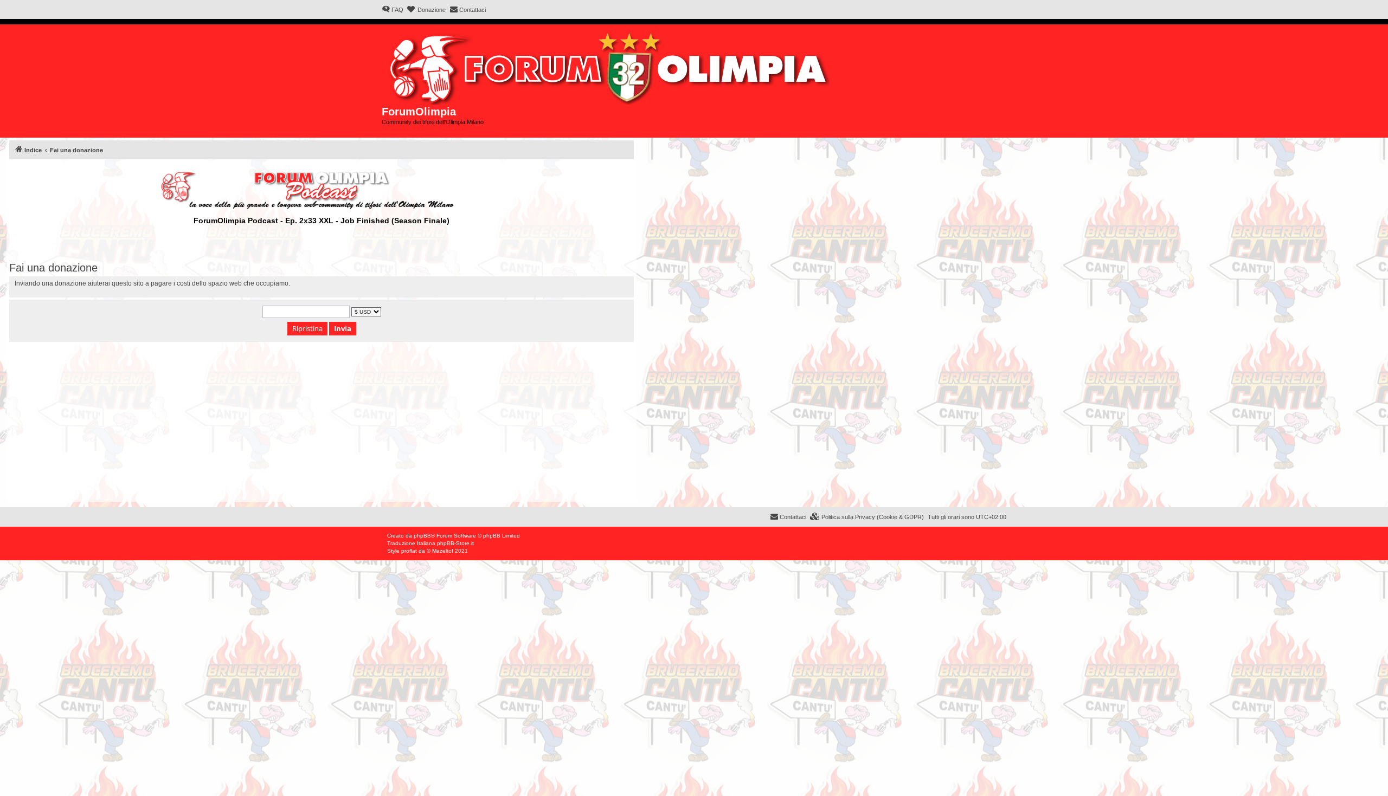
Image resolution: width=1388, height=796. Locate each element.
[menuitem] (392, 9)
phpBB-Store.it (455, 543)
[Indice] (611, 66)
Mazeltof (442, 551)
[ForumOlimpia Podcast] (321, 190)
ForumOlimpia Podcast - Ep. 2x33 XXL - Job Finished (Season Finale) (321, 220)
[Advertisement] (321, 426)
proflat (409, 551)
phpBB (422, 536)
